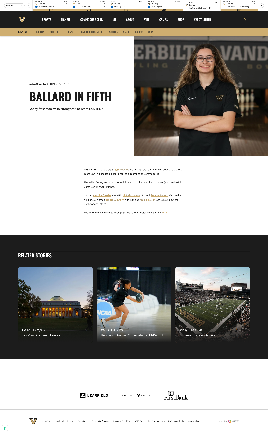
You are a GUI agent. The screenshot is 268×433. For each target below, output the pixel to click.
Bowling (26, 330)
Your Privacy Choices (156, 421)
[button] (262, 5)
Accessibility (193, 421)
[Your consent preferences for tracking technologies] (5, 428)
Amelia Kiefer (147, 200)
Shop (181, 19)
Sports (46, 19)
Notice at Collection (176, 421)
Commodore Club (91, 19)
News (70, 32)
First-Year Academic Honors (41, 335)
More (151, 32)
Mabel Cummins (115, 200)
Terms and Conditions (122, 421)
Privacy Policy (82, 421)
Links (51, 10)
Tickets (65, 19)
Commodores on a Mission (198, 335)
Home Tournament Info (92, 32)
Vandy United (202, 19)
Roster (40, 32)
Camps (163, 19)
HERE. (164, 213)
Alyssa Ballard (122, 170)
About (130, 19)
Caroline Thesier (102, 195)
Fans (146, 19)
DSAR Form (139, 421)
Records (138, 32)
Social (112, 32)
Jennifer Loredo (159, 195)
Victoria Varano (131, 195)
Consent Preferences (100, 421)
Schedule (55, 32)
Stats (126, 32)
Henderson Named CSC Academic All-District (132, 335)
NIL (114, 19)
